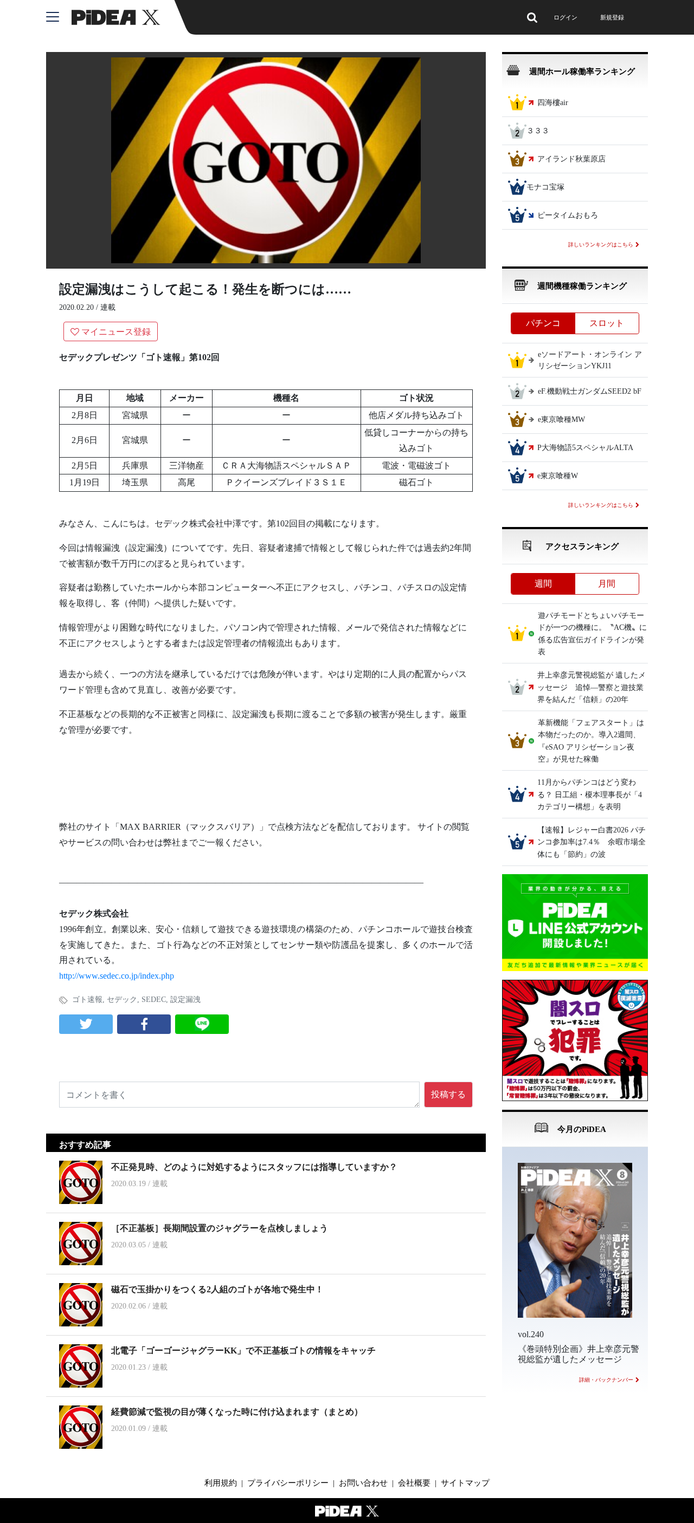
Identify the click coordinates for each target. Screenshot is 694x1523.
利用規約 (220, 1483)
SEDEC (154, 999)
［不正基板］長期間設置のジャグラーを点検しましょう (219, 1228)
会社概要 (414, 1483)
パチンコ (543, 323)
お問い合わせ (363, 1483)
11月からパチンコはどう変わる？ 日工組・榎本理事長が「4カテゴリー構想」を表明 (589, 795)
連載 (107, 307)
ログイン (565, 17)
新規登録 (612, 17)
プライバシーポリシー (288, 1483)
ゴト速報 (87, 999)
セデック (122, 999)
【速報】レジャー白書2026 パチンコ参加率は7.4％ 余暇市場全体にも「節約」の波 (591, 842)
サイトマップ (465, 1483)
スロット (606, 323)
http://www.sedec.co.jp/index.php (116, 975)
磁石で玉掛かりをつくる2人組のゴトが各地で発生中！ (217, 1289)
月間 (606, 583)
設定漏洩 (185, 999)
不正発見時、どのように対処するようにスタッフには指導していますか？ (254, 1166)
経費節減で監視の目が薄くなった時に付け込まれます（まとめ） (237, 1411)
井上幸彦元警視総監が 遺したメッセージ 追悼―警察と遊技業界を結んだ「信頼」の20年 (591, 688)
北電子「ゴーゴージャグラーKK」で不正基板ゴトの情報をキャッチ (243, 1350)
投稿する (448, 1094)
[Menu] (59, 17)
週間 (543, 583)
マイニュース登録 (116, 331)
